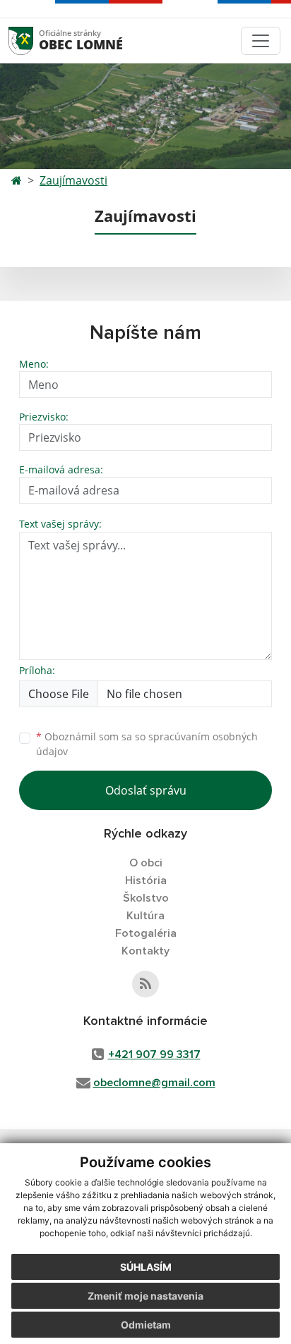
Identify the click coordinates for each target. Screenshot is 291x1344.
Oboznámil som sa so (147, 744)
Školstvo (146, 898)
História (146, 880)
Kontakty (145, 951)
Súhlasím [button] (146, 1267)
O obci (145, 863)
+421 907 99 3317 (154, 1054)
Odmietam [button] (146, 1325)
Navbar (34, 40)
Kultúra (145, 915)
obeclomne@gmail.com (154, 1082)
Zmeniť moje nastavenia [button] (145, 1296)
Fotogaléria (146, 933)
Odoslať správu (145, 790)
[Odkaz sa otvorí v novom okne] (145, 984)
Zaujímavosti (73, 180)
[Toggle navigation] (260, 41)
